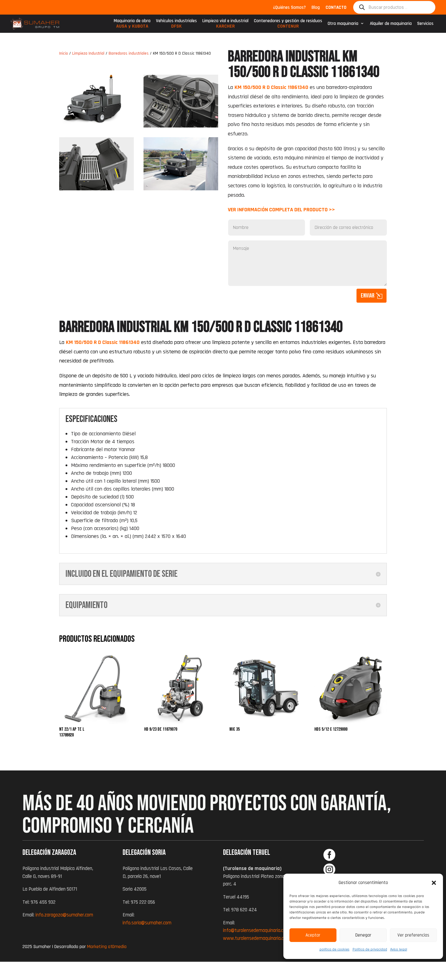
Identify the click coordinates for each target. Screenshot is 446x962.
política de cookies (334, 949)
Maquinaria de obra (132, 25)
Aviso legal (398, 949)
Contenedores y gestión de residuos (288, 25)
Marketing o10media (107, 946)
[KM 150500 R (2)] (96, 188)
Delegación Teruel (246, 852)
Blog (316, 7)
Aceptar (313, 935)
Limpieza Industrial (88, 53)
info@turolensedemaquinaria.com (256, 930)
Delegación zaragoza (49, 852)
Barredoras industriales (129, 53)
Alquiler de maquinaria (391, 23)
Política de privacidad (370, 949)
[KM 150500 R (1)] (181, 125)
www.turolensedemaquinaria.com (256, 938)
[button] (434, 883)
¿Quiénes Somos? (289, 7)
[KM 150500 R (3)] (181, 188)
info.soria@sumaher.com (147, 923)
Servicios (425, 23)
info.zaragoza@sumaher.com (64, 915)
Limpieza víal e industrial (225, 25)
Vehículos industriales (176, 25)
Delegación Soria (144, 852)
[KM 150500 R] (96, 125)
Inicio (63, 53)
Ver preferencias (413, 935)
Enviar (367, 295)
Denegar (363, 935)
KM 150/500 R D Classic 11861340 (103, 342)
